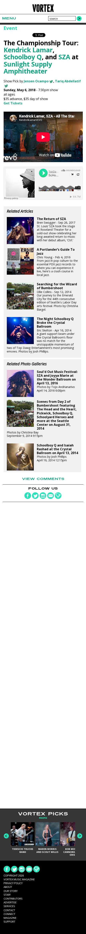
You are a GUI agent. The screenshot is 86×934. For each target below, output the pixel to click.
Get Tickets (13, 103)
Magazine (10, 918)
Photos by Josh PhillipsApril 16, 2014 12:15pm (57, 452)
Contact (9, 910)
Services (9, 906)
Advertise (10, 902)
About (8, 887)
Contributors (13, 898)
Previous (6, 835)
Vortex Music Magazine (19, 879)
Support (9, 921)
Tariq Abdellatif (68, 81)
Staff (7, 895)
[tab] (43, 818)
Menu (9, 18)
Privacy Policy (13, 883)
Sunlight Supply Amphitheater (28, 67)
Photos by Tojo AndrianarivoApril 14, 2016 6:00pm (57, 381)
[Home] (43, 11)
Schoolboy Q (23, 57)
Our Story (11, 891)
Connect (9, 914)
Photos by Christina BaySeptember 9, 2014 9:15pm (42, 419)
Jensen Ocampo (36, 81)
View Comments (43, 479)
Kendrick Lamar (28, 49)
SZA (64, 57)
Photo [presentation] (43, 818)
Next (79, 835)
